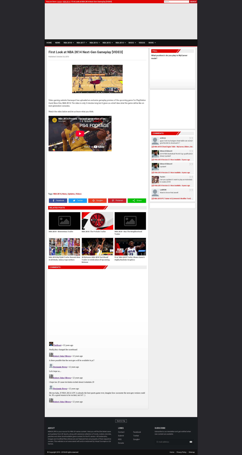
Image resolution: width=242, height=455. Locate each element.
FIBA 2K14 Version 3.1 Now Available (167, 160)
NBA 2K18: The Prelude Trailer (94, 231)
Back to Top (121, 421)
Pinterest (119, 200)
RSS (120, 439)
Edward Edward (166, 151)
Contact (121, 432)
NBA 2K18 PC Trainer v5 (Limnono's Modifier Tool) (172, 198)
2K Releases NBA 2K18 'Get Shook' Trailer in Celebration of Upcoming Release (96, 259)
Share (139, 200)
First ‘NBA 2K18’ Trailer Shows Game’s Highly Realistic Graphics (130, 258)
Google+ (99, 200)
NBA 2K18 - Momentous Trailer (61, 231)
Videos (79, 194)
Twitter (80, 200)
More (151, 43)
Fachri (162, 177)
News (64, 194)
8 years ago (186, 160)
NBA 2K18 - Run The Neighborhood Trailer (128, 233)
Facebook (60, 200)
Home (172, 452)
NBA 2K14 (57, 194)
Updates (71, 194)
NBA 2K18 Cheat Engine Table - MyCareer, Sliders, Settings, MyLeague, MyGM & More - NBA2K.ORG (189, 147)
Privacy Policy (181, 452)
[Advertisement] (91, 21)
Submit (121, 436)
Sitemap (192, 452)
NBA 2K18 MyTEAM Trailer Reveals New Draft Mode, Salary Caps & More (64, 258)
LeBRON (163, 190)
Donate (121, 443)
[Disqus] (97, 304)
